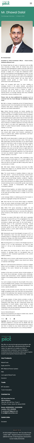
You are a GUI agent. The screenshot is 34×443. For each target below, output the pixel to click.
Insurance (4, 378)
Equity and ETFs (5, 365)
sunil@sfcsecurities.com (10, 413)
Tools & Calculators (6, 390)
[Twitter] (10, 318)
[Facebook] (6, 318)
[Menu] (31, 3)
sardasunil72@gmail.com (10, 411)
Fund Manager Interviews (7, 16)
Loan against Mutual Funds (8, 375)
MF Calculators (5, 386)
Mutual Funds (4, 362)
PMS (2, 372)
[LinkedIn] (14, 318)
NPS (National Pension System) (9, 368)
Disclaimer (4, 421)
